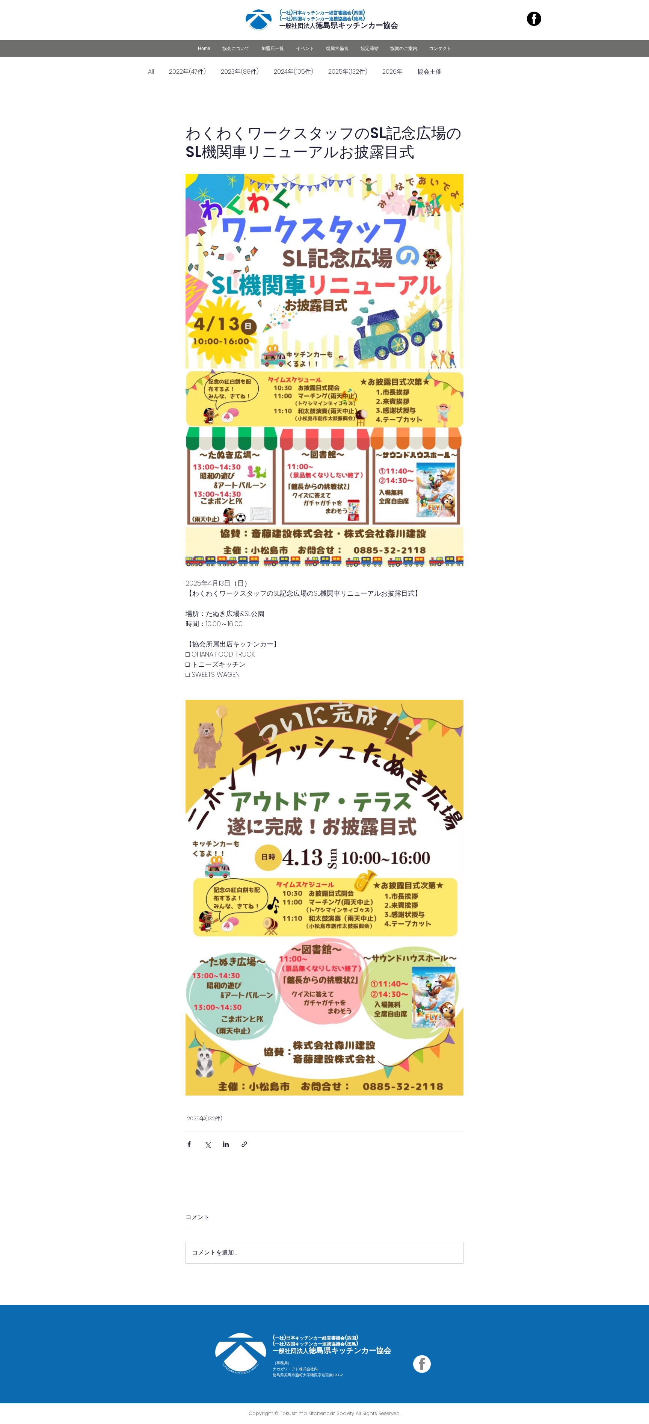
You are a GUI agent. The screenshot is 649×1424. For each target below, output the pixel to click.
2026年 (392, 71)
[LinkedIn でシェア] (225, 1144)
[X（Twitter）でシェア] (207, 1144)
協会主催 (430, 71)
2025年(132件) (347, 71)
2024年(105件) (293, 71)
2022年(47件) (187, 71)
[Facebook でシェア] (189, 1144)
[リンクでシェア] (244, 1144)
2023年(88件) (240, 71)
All (151, 71)
